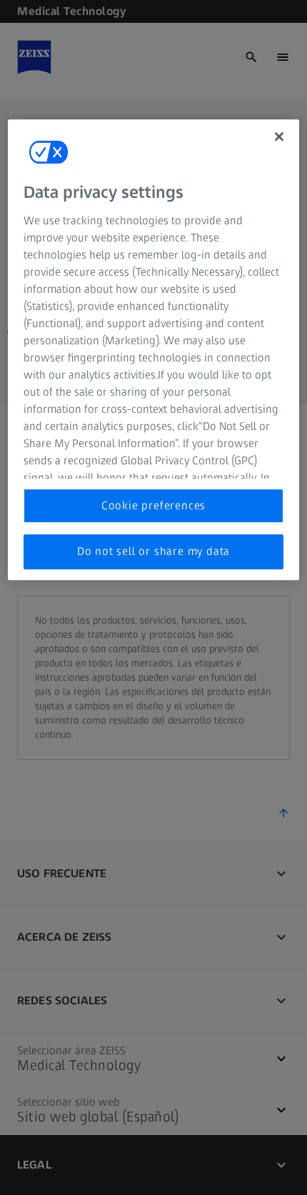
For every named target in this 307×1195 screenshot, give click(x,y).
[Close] (279, 136)
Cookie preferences (153, 505)
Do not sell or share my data (153, 551)
